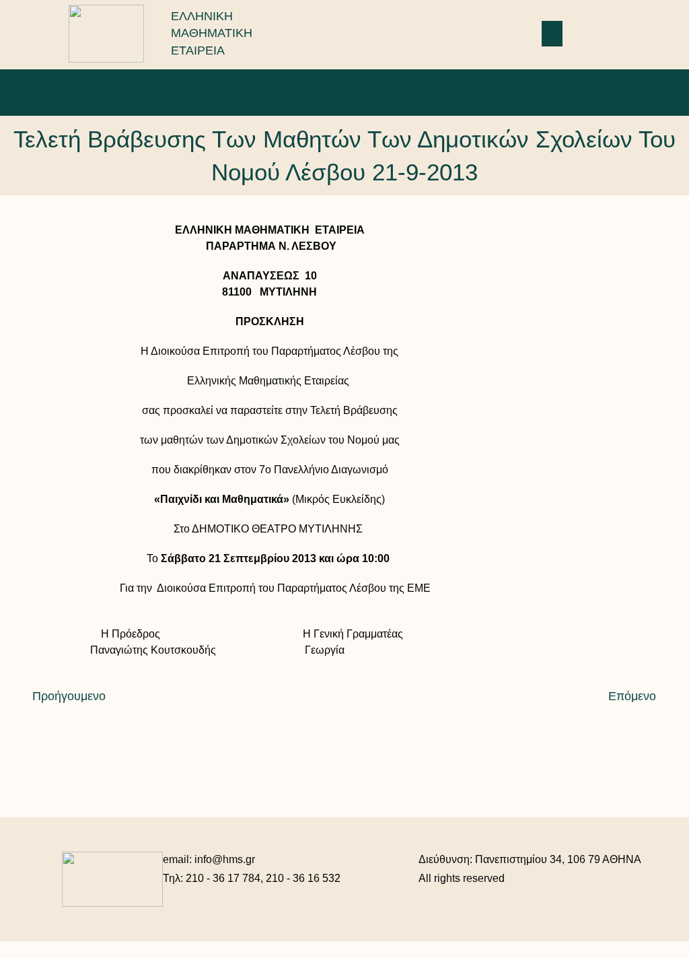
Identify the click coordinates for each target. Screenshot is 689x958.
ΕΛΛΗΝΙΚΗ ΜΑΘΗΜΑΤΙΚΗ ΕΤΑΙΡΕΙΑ (211, 33)
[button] (552, 33)
